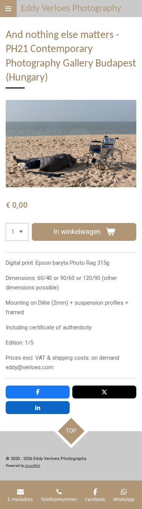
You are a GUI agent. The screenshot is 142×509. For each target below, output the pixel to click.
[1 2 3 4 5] (17, 232)
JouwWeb (32, 466)
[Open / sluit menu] (8, 8)
